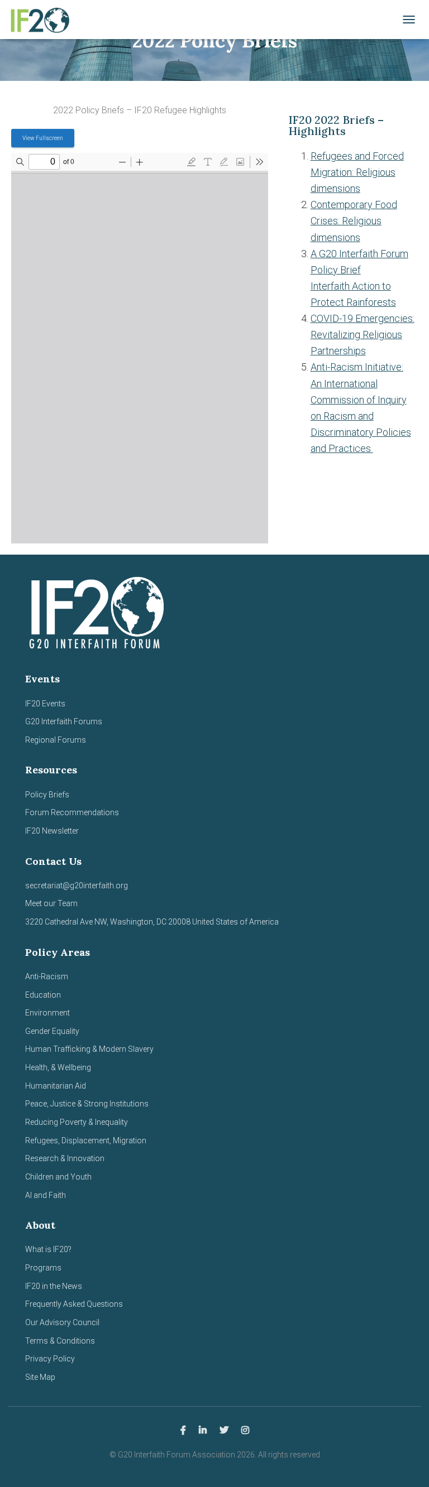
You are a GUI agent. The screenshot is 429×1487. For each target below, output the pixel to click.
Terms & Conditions (60, 1340)
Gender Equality (52, 1031)
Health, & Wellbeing (58, 1067)
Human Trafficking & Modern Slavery (89, 1049)
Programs (43, 1267)
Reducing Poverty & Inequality (76, 1122)
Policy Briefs (47, 794)
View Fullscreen (42, 138)
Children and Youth (58, 1176)
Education (43, 994)
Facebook (183, 1430)
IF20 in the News (53, 1286)
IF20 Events (45, 703)
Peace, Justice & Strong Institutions (87, 1103)
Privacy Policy (50, 1358)
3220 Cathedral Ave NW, (67, 921)
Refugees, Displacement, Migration (85, 1140)
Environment (47, 1012)
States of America (246, 921)
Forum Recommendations (72, 812)
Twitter (224, 1430)
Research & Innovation (64, 1158)
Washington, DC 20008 (150, 921)
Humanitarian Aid (55, 1085)
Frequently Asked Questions (74, 1304)
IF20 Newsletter (52, 830)
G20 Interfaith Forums (63, 721)
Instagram (245, 1430)
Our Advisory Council (62, 1322)
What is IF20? (48, 1249)
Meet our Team (51, 903)
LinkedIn (202, 1430)
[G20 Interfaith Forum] (43, 19)
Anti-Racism (46, 976)
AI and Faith (45, 1195)
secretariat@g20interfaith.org (76, 885)
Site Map (40, 1377)
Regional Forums (55, 739)
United (203, 921)
